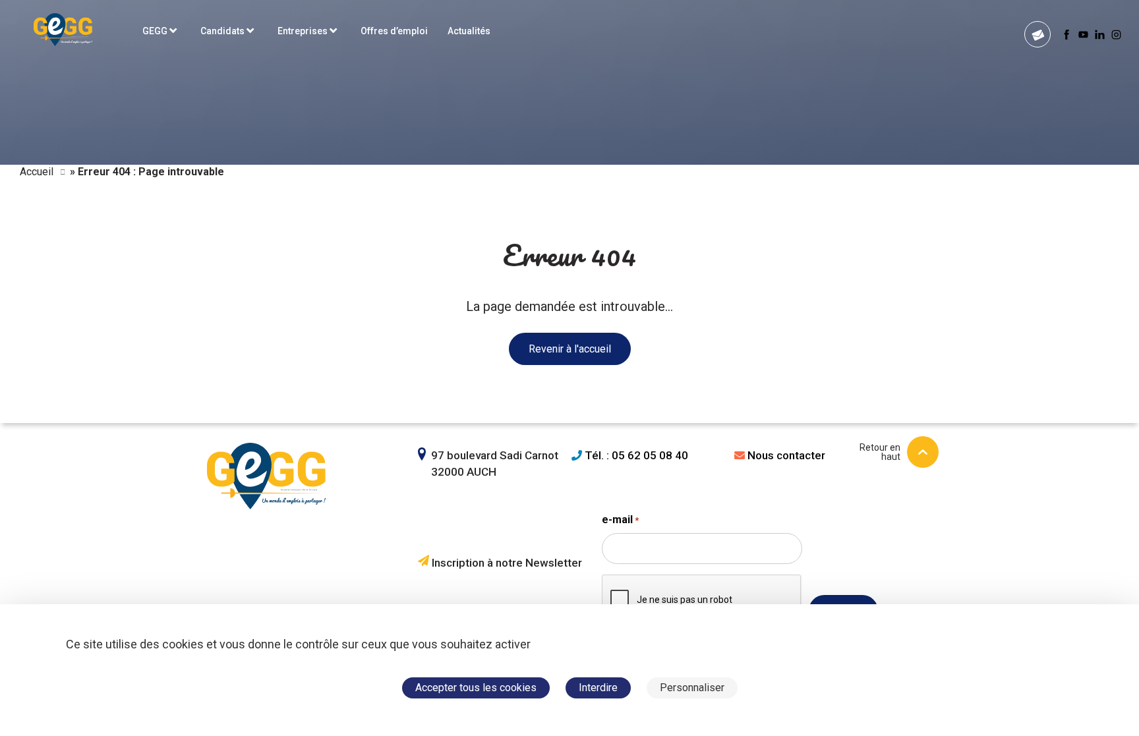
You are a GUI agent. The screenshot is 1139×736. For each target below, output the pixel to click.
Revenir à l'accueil (570, 349)
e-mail (620, 519)
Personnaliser (692, 687)
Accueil (36, 171)
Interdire (598, 687)
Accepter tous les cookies (476, 687)
